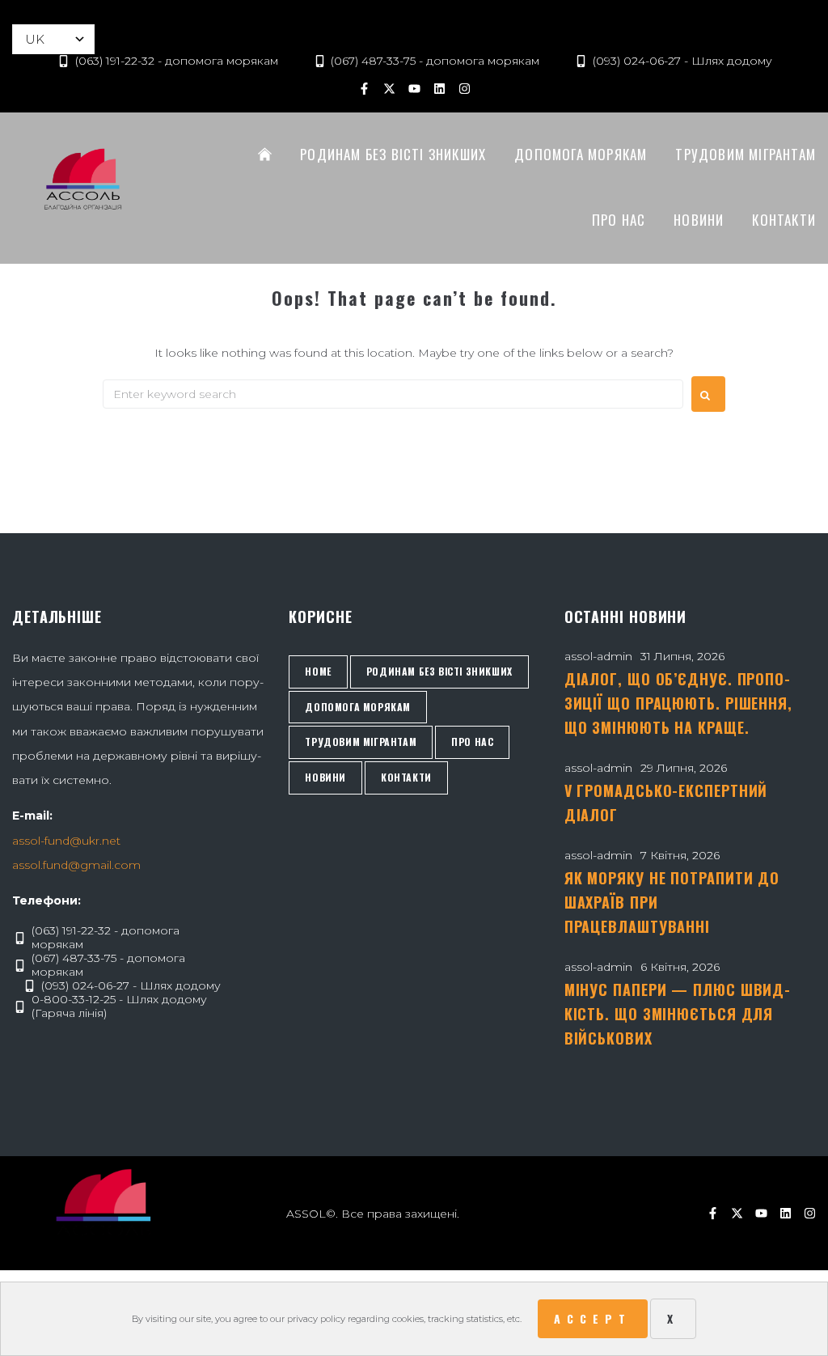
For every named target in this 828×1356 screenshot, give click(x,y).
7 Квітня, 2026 (680, 855)
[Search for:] (393, 394)
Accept (593, 1318)
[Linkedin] (439, 88)
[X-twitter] (389, 88)
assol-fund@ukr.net (66, 840)
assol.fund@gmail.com (76, 865)
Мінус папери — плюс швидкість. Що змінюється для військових (677, 1014)
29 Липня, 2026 (683, 768)
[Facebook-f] (364, 88)
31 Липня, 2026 (682, 656)
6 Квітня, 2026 (680, 967)
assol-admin (598, 656)
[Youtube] (414, 88)
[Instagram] (464, 88)
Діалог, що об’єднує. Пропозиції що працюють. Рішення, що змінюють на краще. (678, 703)
